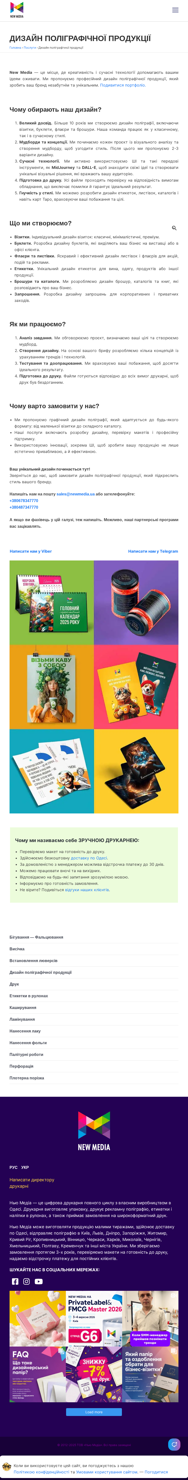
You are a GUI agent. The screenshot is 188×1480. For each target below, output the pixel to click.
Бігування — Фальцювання (36, 937)
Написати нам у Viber (31, 551)
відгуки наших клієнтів (87, 889)
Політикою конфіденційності (41, 1471)
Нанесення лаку (25, 1031)
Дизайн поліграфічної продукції (41, 972)
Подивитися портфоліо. (123, 85)
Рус (14, 1167)
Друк (14, 984)
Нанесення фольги (28, 1043)
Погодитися (156, 1471)
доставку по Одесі (89, 857)
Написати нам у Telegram (153, 551)
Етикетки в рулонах (29, 996)
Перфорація (21, 1066)
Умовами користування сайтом (106, 1471)
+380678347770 (24, 501)
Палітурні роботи (26, 1054)
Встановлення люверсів (34, 961)
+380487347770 (24, 507)
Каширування (23, 1008)
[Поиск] (174, 228)
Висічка (17, 949)
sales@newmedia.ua (76, 494)
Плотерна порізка (27, 1078)
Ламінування (22, 1019)
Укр (25, 1167)
